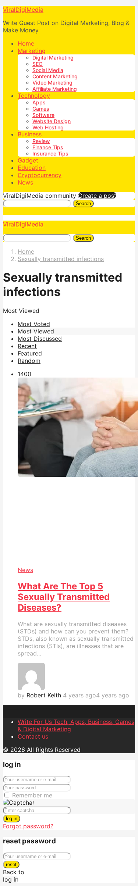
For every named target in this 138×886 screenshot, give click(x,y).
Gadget (28, 160)
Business (30, 134)
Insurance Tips (50, 153)
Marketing (32, 50)
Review (41, 141)
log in (11, 818)
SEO (37, 64)
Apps (39, 102)
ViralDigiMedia (23, 9)
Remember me (32, 795)
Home (26, 43)
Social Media (47, 70)
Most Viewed (36, 331)
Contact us (33, 736)
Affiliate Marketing (54, 89)
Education (32, 167)
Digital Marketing (53, 57)
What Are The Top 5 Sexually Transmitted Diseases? (64, 597)
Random (29, 360)
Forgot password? (28, 826)
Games (40, 109)
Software (43, 115)
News (25, 182)
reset (11, 864)
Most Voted (34, 324)
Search (83, 203)
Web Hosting (48, 127)
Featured (30, 353)
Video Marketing (52, 82)
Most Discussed (40, 338)
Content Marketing (55, 76)
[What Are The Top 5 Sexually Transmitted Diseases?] (76, 472)
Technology (34, 95)
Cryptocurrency (39, 175)
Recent (27, 346)
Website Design (51, 121)
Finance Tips (47, 147)
